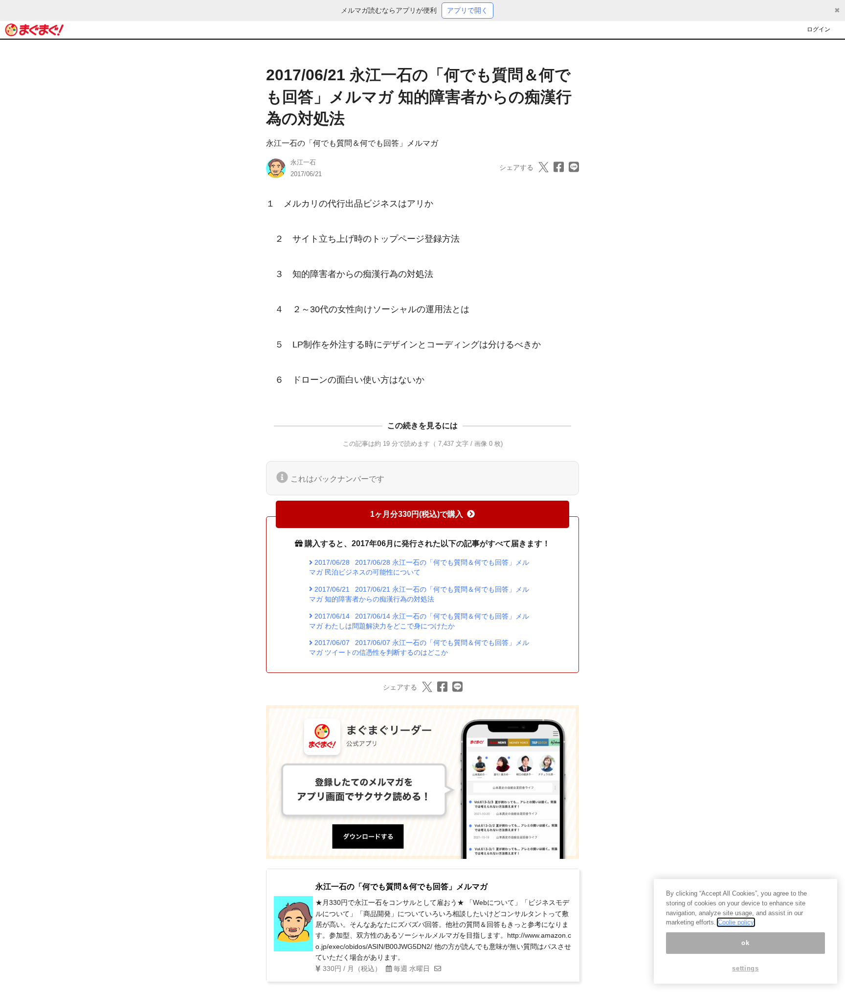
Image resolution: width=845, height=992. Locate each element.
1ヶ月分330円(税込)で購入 (416, 514)
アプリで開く (467, 10)
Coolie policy (736, 922)
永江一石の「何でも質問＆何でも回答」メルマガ (352, 143)
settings (745, 968)
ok (745, 942)
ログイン (818, 29)
